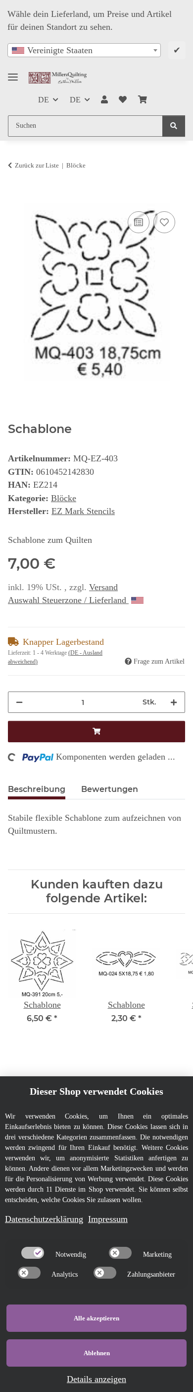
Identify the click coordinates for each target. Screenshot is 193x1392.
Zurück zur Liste (37, 165)
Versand (103, 587)
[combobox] (84, 50)
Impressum (108, 1219)
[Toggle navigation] (13, 73)
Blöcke (63, 498)
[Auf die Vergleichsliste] (138, 222)
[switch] (32, 1253)
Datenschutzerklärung (44, 1219)
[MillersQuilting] (58, 78)
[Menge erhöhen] (174, 702)
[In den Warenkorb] (16, 197)
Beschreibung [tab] (36, 789)
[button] (104, 100)
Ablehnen (97, 1353)
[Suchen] (173, 126)
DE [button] (43, 99)
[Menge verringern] (19, 702)
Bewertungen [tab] (109, 789)
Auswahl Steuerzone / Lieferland (68, 600)
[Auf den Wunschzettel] (164, 222)
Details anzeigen (96, 1379)
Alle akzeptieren (96, 1318)
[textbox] (84, 50)
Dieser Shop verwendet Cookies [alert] (96, 1091)
